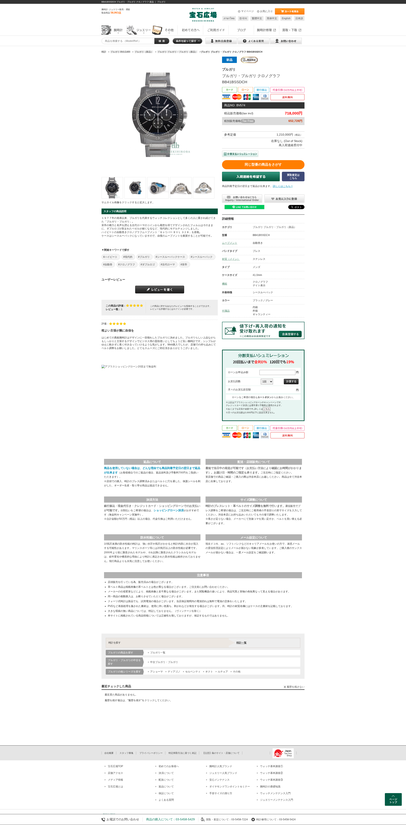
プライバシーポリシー (151, 753)
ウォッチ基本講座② (271, 773)
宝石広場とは (115, 786)
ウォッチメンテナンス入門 (275, 793)
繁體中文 (257, 18)
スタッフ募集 (126, 753)
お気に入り (266, 11)
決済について (166, 773)
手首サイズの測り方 (220, 793)
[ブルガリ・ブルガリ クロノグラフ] (112, 187)
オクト (209, 671)
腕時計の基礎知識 (270, 786)
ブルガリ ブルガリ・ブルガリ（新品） (274, 227)
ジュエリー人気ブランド (223, 773)
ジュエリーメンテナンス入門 (276, 799)
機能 (224, 283)
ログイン (177, 309)
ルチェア (223, 671)
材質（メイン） (231, 259)
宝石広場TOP (115, 766)
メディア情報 (115, 779)
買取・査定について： (218, 819)
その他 (236, 671)
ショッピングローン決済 (169, 510)
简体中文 (272, 18)
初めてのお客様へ (169, 766)
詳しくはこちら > (283, 186)
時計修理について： (267, 819)
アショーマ (156, 671)
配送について (166, 779)
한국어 (243, 18)
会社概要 (109, 753)
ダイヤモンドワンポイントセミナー (229, 786)
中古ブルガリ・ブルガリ (164, 662)
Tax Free (247, 121)
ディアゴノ (174, 671)
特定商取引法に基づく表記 (182, 753)
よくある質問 (166, 799)
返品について (166, 786)
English (286, 18)
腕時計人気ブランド (220, 766)
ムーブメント (229, 242)
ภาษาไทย (229, 18)
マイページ (247, 11)
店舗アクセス (115, 773)
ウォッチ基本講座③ (271, 779)
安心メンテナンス (219, 779)
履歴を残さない (295, 686)
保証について (166, 793)
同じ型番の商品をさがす (263, 164)
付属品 (226, 310)
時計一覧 (241, 642)
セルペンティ (192, 671)
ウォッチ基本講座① (271, 766)
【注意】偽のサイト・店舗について (221, 753)
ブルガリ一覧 (157, 652)
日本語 (299, 18)
